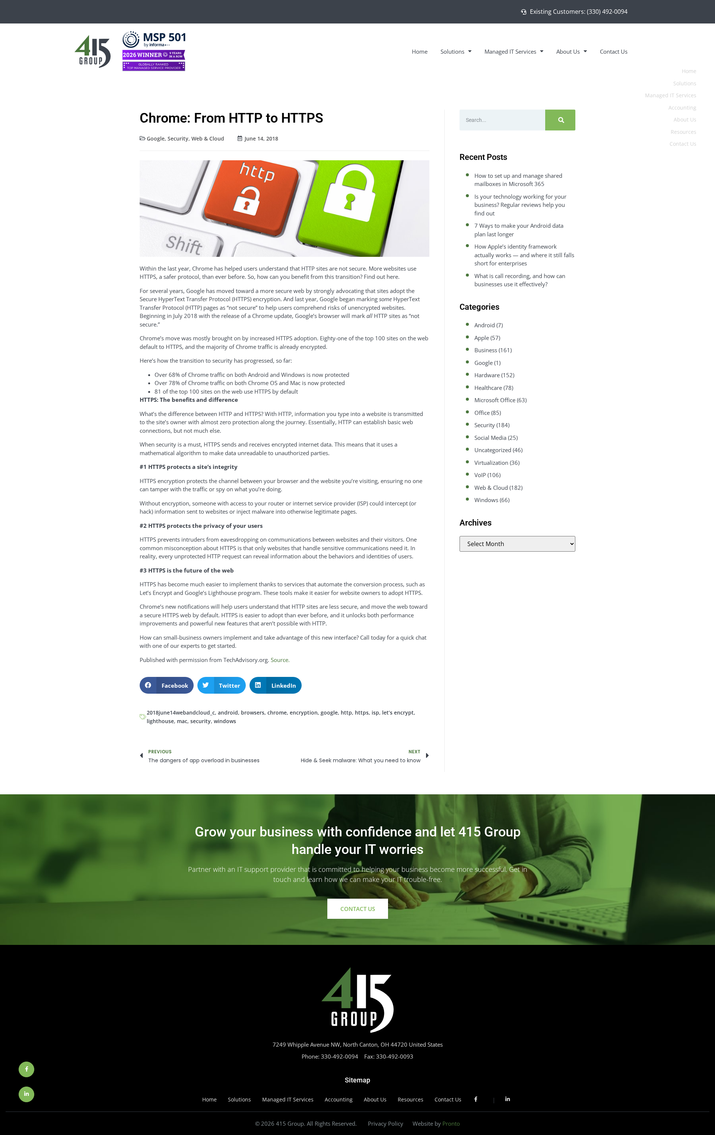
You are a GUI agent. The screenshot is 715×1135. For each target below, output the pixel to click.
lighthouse (160, 721)
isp (375, 712)
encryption (304, 712)
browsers (252, 712)
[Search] (560, 120)
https (362, 712)
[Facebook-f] (26, 1069)
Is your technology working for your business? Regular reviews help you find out (520, 205)
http (346, 712)
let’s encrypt (398, 712)
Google (156, 138)
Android (484, 325)
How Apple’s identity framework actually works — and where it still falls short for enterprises (524, 255)
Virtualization (491, 462)
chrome (277, 712)
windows (225, 721)
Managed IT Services (510, 51)
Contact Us (613, 51)
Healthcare (488, 387)
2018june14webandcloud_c (181, 712)
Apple (481, 337)
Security (178, 138)
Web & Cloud (207, 138)
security (200, 721)
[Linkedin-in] (26, 1094)
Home (420, 51)
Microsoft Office (494, 400)
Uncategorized (492, 450)
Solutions (452, 51)
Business (485, 350)
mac (182, 721)
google (329, 712)
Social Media (490, 437)
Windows (486, 500)
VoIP (480, 475)
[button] (167, 685)
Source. (280, 659)
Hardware (487, 375)
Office (482, 412)
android (228, 712)
